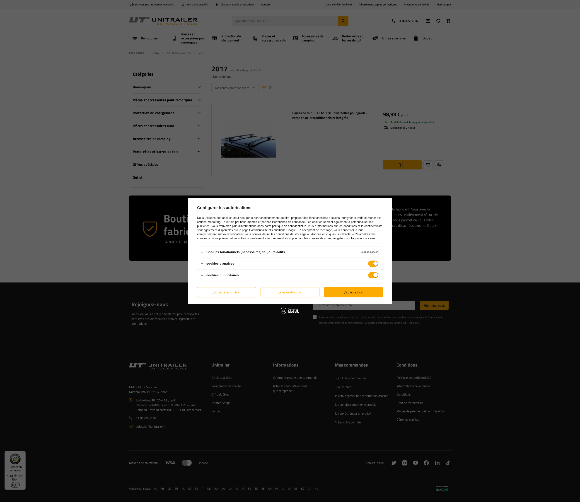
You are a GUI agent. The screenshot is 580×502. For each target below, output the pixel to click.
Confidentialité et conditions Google (272, 230)
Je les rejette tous (290, 292)
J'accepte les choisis (226, 292)
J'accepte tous (353, 292)
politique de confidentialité (289, 226)
